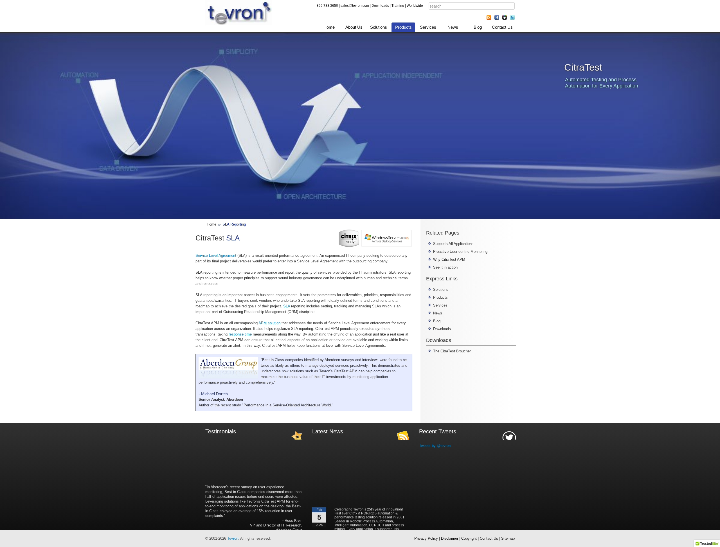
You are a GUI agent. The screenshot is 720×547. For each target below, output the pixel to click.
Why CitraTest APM (449, 259)
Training (398, 6)
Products (403, 27)
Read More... (399, 530)
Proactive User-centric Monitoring (460, 251)
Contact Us (502, 27)
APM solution (269, 323)
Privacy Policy (426, 538)
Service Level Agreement (215, 255)
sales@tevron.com (355, 6)
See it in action (445, 267)
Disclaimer (449, 538)
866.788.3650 (327, 6)
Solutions (378, 27)
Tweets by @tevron (435, 446)
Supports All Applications (453, 244)
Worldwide (415, 6)
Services (428, 27)
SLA (286, 306)
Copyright (469, 538)
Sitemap (508, 538)
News (452, 27)
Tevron (232, 538)
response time (240, 334)
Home (329, 27)
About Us (354, 27)
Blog (478, 27)
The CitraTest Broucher (452, 351)
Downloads (380, 6)
